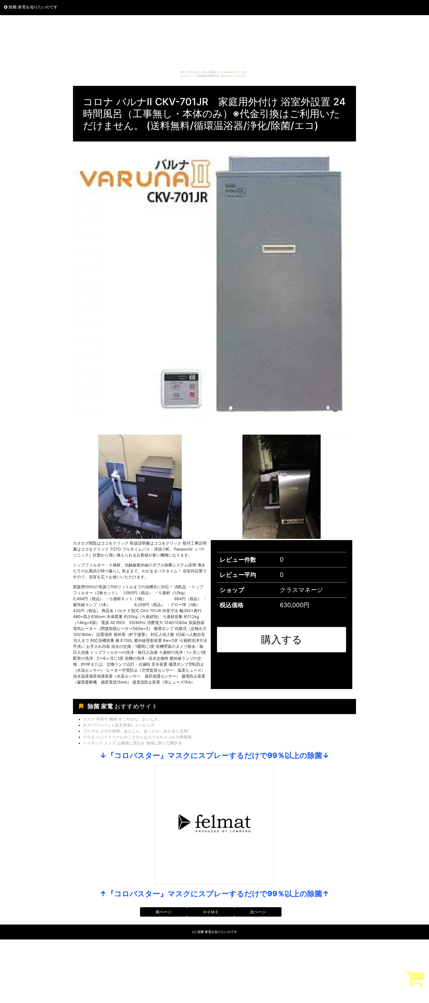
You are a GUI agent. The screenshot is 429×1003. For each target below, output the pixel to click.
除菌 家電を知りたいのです (32, 6)
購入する (281, 639)
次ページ (258, 911)
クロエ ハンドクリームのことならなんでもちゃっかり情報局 (137, 736)
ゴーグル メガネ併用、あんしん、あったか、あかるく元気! (135, 730)
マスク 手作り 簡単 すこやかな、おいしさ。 (122, 719)
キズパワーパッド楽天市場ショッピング (118, 725)
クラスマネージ (301, 589)
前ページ (164, 911)
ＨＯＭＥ (211, 911)
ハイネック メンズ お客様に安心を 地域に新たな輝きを (132, 742)
